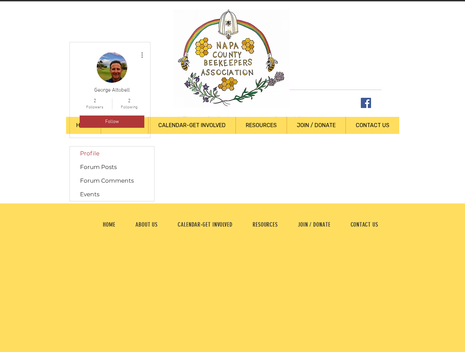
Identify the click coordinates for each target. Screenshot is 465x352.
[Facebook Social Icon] (366, 103)
